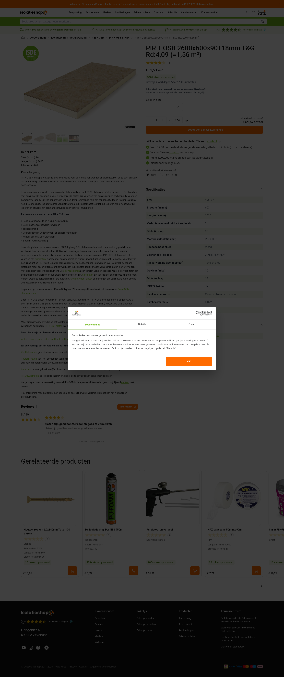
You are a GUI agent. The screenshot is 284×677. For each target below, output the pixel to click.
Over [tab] (191, 324)
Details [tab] (142, 324)
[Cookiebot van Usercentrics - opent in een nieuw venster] (198, 313)
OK (189, 361)
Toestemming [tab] (92, 324)
